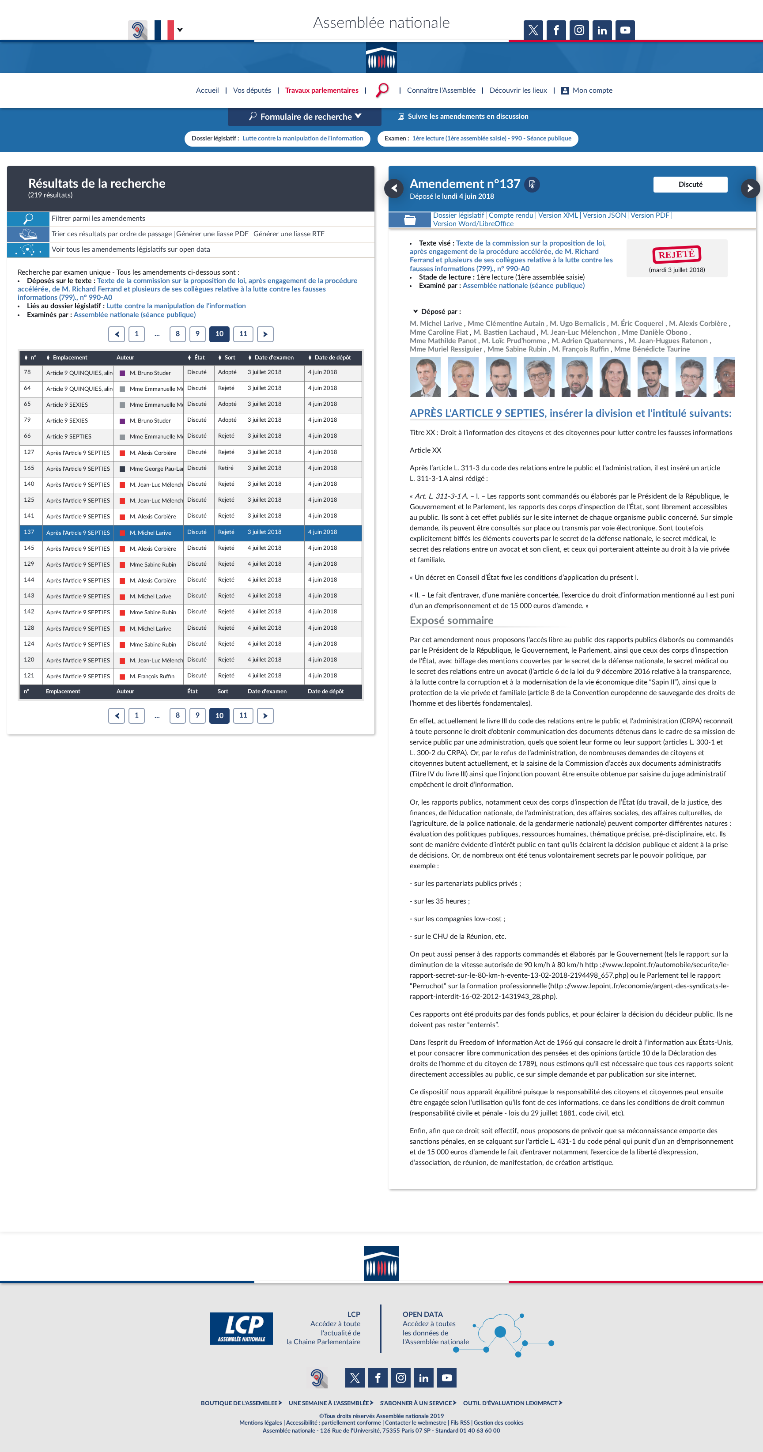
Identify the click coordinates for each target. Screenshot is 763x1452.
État (199, 357)
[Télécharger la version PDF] (532, 185)
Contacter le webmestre (415, 1423)
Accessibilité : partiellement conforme (333, 1423)
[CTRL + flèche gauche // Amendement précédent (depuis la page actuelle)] (394, 188)
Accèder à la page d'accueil (381, 54)
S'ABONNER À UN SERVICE (416, 1403)
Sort (230, 357)
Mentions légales (260, 1423)
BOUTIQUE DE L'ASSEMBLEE (239, 1403)
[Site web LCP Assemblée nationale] (292, 1328)
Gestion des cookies (499, 1423)
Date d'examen (274, 357)
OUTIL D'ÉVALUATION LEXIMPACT (510, 1403)
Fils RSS (460, 1423)
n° (33, 357)
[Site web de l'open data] (471, 1328)
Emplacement (70, 357)
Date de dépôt (333, 357)
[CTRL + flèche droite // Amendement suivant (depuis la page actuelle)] (750, 188)
